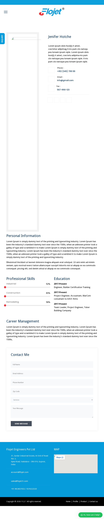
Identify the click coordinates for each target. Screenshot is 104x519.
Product (84, 501)
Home (68, 501)
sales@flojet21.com (19, 481)
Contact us (93, 501)
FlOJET (23, 501)
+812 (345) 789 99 (66, 71)
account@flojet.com (19, 472)
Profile (75, 501)
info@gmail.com (65, 80)
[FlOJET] (51, 12)
